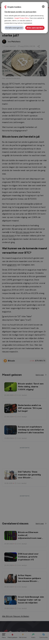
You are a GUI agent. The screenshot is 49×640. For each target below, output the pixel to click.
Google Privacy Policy (21, 18)
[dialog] (24, 17)
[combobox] (43, 6)
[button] (14, 28)
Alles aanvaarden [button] (35, 28)
